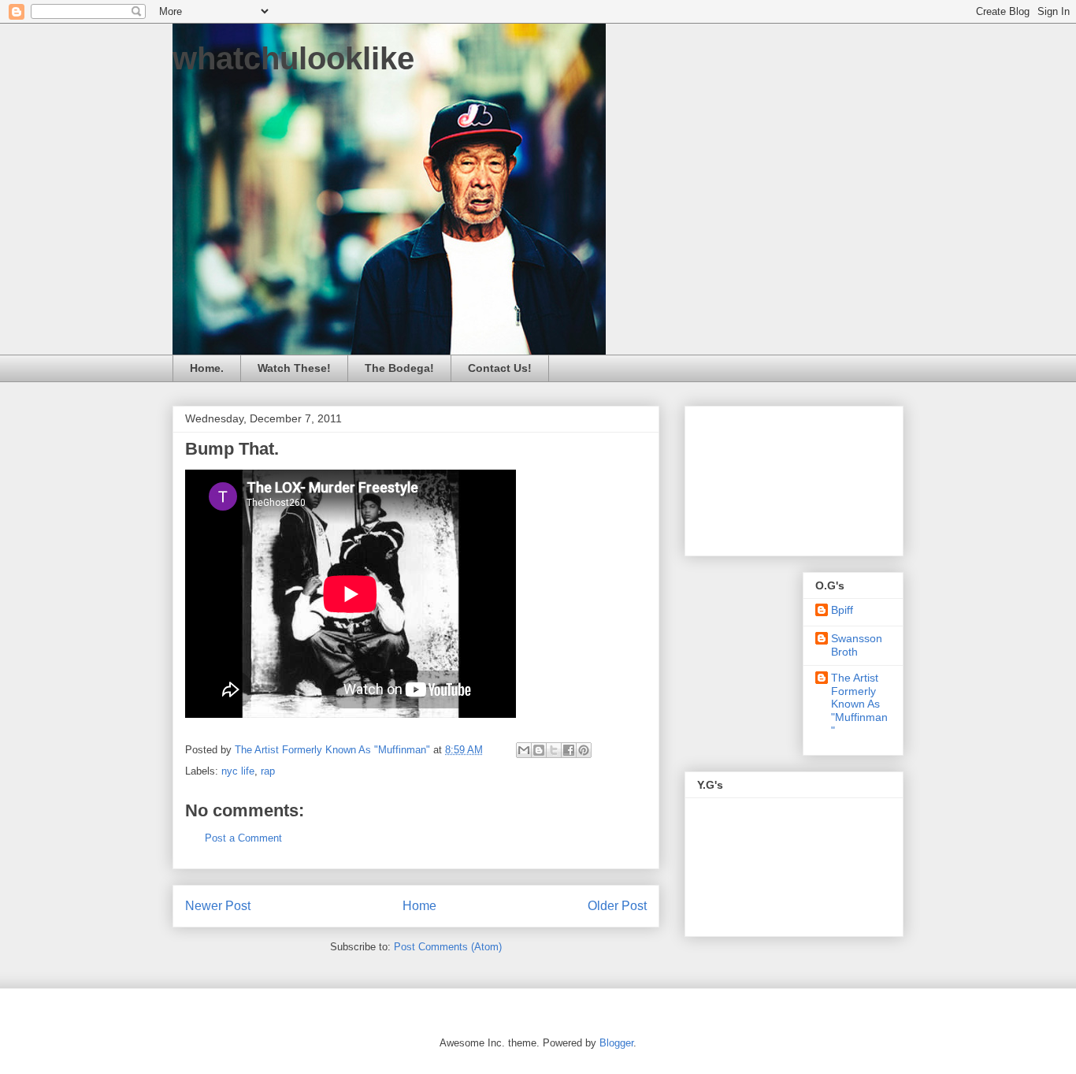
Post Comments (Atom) (448, 947)
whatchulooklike (293, 58)
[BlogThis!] (539, 750)
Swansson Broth (856, 645)
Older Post (617, 905)
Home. (207, 368)
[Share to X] (554, 750)
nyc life (237, 771)
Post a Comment (243, 838)
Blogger (616, 1043)
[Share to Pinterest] (584, 750)
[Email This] (524, 750)
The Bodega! (399, 368)
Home (419, 905)
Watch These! (294, 368)
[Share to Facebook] (569, 750)
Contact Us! (500, 368)
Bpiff (842, 610)
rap (268, 771)
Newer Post (217, 905)
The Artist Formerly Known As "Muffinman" (859, 704)
